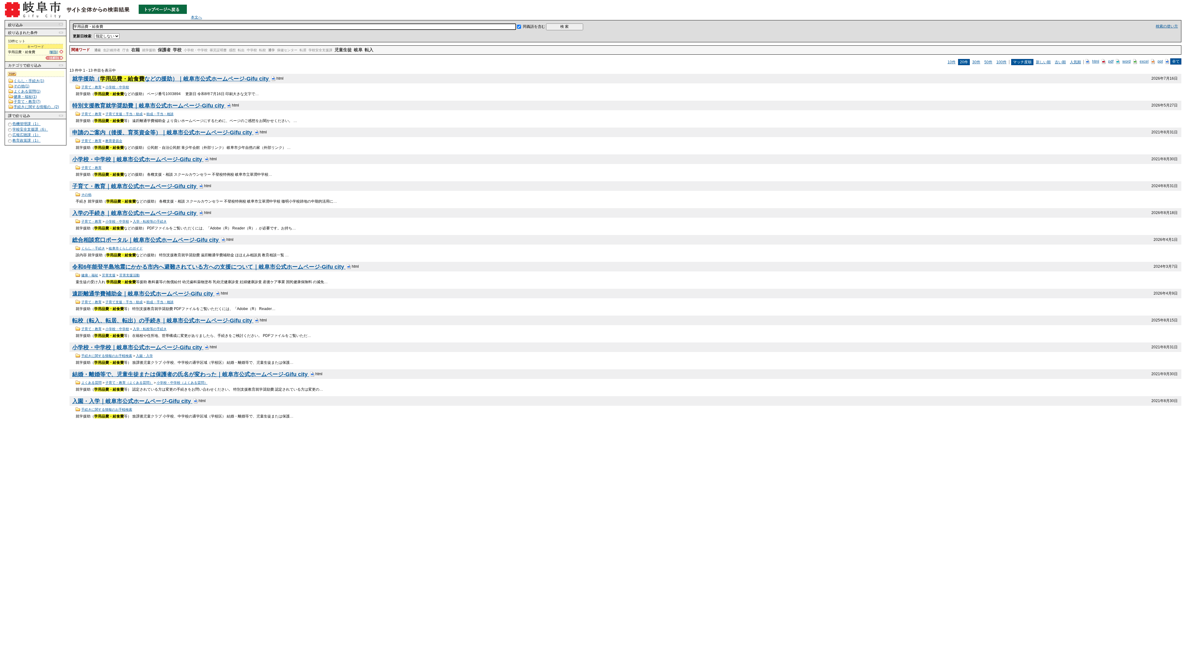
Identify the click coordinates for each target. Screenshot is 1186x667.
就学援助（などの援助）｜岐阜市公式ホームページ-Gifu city (171, 79)
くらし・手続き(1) (29, 81)
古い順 (1060, 62)
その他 (86, 194)
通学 (271, 50)
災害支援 (109, 275)
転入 (369, 49)
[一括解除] (54, 58)
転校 (262, 50)
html (1095, 61)
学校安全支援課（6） (30, 129)
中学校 (252, 50)
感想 (232, 50)
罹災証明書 (218, 50)
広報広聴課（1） (26, 135)
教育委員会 (113, 141)
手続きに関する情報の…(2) (36, 107)
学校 (177, 49)
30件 (976, 62)
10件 (952, 62)
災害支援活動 (129, 275)
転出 (241, 50)
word (1126, 61)
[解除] (53, 52)
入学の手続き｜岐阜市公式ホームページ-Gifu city (135, 213)
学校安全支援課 (320, 50)
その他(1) (21, 86)
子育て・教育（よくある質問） (129, 382)
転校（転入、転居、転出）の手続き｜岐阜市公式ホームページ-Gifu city (163, 320)
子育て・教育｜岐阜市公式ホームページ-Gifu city (135, 186)
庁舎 (125, 50)
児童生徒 (343, 49)
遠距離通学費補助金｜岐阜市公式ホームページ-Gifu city (143, 294)
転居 (303, 50)
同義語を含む (534, 26)
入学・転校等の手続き (150, 221)
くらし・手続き (93, 248)
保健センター (287, 50)
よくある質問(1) (27, 91)
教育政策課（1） (26, 140)
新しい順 (1043, 62)
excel (1144, 61)
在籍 (135, 49)
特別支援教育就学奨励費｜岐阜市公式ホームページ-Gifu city (149, 106)
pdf (1110, 61)
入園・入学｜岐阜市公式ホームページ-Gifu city (132, 401)
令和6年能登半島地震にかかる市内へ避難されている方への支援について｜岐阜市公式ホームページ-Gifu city (209, 267)
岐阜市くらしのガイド (126, 248)
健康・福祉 (89, 275)
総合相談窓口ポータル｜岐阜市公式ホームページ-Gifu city (146, 240)
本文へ (196, 17)
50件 (988, 62)
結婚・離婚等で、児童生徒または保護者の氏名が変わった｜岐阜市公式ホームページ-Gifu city (190, 374)
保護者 (164, 49)
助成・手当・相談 (160, 114)
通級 (97, 50)
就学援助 (149, 50)
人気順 (1075, 62)
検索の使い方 (1167, 26)
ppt (1160, 61)
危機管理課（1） (26, 124)
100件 (1001, 62)
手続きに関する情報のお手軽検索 (106, 356)
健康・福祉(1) (25, 96)
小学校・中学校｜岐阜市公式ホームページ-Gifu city (138, 159)
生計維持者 (111, 50)
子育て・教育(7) (27, 101)
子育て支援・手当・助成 (124, 114)
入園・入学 (144, 356)
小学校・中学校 (196, 50)
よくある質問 (91, 382)
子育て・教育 (91, 87)
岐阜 (358, 49)
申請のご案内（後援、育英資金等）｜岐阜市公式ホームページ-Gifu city (163, 132)
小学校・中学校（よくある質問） (182, 382)
